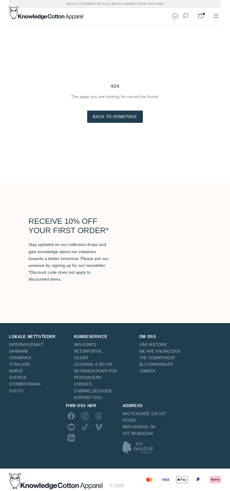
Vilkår (81, 358)
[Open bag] (200, 16)
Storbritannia (24, 384)
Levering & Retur (93, 364)
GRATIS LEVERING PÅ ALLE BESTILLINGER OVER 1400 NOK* (115, 3)
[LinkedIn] (71, 437)
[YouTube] (71, 426)
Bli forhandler (156, 364)
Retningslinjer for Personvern (95, 374)
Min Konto (85, 344)
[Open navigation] (216, 16)
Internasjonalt (26, 344)
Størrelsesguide (93, 391)
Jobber (147, 371)
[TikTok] (85, 426)
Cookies (83, 384)
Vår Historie (153, 344)
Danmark (18, 351)
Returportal (88, 351)
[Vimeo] (98, 426)
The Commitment (157, 358)
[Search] (185, 16)
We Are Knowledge (160, 351)
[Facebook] (71, 416)
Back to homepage (115, 116)
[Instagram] (85, 416)
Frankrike (20, 358)
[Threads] (98, 416)
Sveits (16, 391)
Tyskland (19, 364)
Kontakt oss (88, 397)
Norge (16, 371)
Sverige (18, 377)
